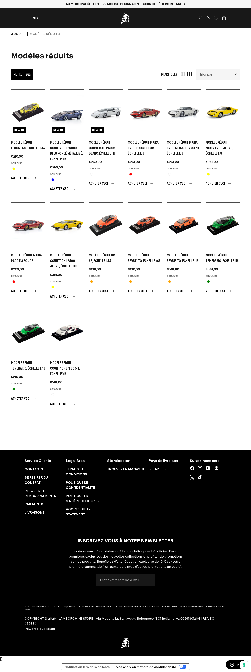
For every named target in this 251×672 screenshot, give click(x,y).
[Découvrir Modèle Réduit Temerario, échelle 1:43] (28, 332)
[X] (192, 478)
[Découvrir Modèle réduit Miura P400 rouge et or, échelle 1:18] (145, 112)
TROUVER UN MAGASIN (125, 469)
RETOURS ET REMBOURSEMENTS (40, 493)
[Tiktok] (201, 478)
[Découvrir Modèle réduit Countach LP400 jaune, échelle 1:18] (67, 225)
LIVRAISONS (35, 512)
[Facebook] (192, 468)
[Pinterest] (216, 468)
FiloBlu (49, 628)
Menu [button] (36, 18)
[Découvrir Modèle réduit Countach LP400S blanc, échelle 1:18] (106, 112)
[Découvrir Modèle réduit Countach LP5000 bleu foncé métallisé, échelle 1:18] (67, 112)
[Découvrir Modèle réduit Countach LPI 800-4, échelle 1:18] (67, 332)
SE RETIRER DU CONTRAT (36, 480)
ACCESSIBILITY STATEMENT (78, 511)
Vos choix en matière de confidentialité (146, 667)
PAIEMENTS (34, 504)
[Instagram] (200, 468)
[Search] (200, 18)
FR (157, 469)
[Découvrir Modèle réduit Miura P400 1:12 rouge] (28, 225)
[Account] (208, 18)
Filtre (17, 74)
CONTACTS (34, 469)
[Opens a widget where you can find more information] (236, 665)
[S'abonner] (149, 580)
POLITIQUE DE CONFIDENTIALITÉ (80, 485)
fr (149, 469)
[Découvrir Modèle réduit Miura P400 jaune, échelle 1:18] (223, 112)
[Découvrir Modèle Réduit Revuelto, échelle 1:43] (145, 225)
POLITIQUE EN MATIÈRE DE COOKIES (83, 498)
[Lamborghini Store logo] (125, 18)
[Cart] (224, 18)
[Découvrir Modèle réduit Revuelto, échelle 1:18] (184, 225)
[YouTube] (208, 468)
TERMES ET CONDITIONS (76, 471)
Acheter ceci (20, 178)
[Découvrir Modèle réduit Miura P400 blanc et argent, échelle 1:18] (184, 112)
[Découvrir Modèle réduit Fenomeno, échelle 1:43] (28, 112)
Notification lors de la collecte (87, 667)
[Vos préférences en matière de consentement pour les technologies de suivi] (244, 665)
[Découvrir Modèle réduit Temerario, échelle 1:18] (223, 225)
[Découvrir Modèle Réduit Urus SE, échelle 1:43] (106, 225)
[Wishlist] (216, 18)
